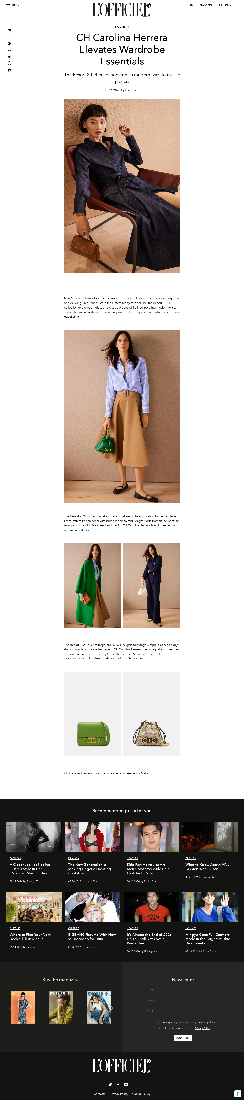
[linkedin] (9, 50)
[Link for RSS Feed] (134, 1085)
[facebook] (9, 37)
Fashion (122, 27)
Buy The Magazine (200, 5)
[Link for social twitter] (110, 1085)
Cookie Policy (141, 1094)
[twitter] (9, 57)
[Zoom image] (122, 416)
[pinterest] (9, 44)
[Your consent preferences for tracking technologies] (237, 1093)
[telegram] (9, 70)
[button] (111, 1008)
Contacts (99, 1094)
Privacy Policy (202, 1028)
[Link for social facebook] (118, 1085)
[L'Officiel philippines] (122, 10)
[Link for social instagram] (126, 1085)
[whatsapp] (9, 64)
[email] (9, 31)
